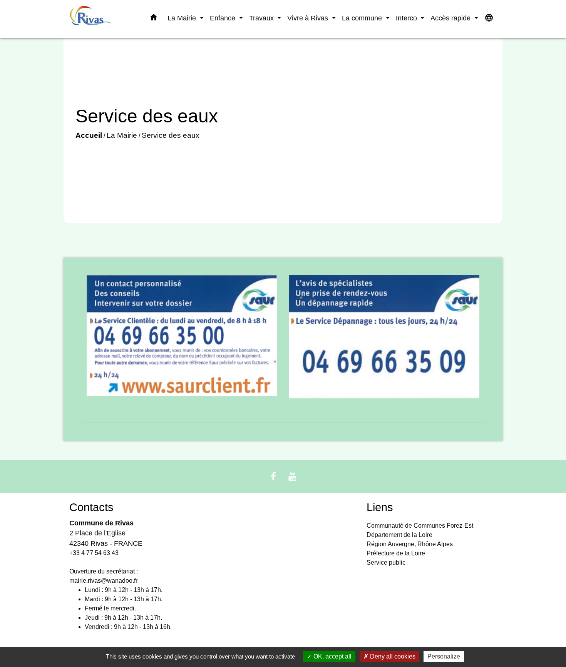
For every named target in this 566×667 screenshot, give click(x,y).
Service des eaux (170, 135)
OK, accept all (332, 656)
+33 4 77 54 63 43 (94, 553)
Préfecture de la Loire (396, 553)
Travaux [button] (262, 18)
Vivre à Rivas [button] (308, 18)
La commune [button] (363, 18)
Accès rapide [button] (451, 18)
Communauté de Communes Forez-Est (420, 525)
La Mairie (122, 135)
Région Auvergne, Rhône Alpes (410, 544)
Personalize (443, 656)
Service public (386, 562)
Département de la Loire (399, 535)
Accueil (88, 135)
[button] (153, 19)
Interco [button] (407, 18)
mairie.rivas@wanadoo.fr (103, 580)
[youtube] (292, 476)
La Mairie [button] (182, 18)
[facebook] (273, 476)
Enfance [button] (223, 18)
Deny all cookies (391, 656)
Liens (380, 507)
